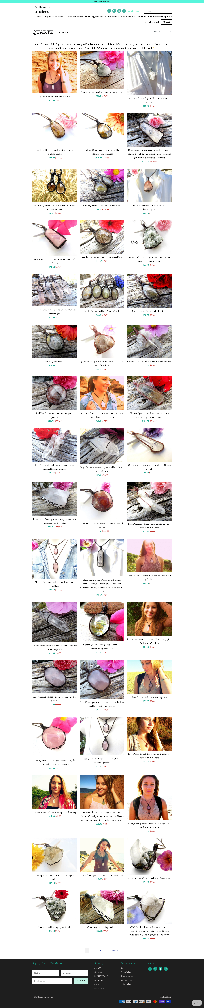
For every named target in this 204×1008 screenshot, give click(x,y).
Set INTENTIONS (101, 976)
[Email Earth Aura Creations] (124, 11)
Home (38, 16)
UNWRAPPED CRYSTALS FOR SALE (121, 16)
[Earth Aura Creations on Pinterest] (114, 11)
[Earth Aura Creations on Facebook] (109, 11)
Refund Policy (126, 984)
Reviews (97, 984)
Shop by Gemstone (94, 16)
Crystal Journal (151, 22)
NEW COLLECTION (75, 16)
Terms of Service (127, 976)
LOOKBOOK (99, 988)
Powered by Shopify (165, 997)
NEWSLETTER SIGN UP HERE (160, 16)
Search (123, 968)
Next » (115, 950)
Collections (98, 972)
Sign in (131, 11)
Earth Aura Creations (42, 9)
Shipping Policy (126, 980)
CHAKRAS (98, 980)
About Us (142, 16)
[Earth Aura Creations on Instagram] (119, 11)
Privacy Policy (126, 972)
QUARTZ (42, 32)
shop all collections (53, 16)
